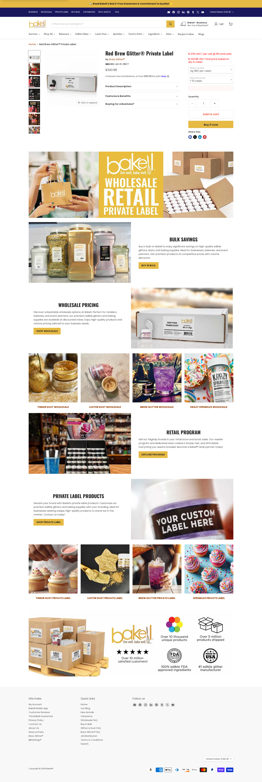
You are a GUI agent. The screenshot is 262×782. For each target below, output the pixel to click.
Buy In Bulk (86, 724)
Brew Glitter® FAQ (90, 732)
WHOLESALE (46, 11)
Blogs (201, 34)
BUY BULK (75, 11)
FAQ (117, 11)
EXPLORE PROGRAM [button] (153, 454)
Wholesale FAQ (89, 720)
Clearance (86, 716)
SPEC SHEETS (104, 11)
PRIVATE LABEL (61, 11)
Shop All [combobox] (48, 34)
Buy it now (211, 125)
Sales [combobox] (169, 34)
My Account (35, 704)
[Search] (170, 24)
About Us (34, 728)
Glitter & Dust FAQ (91, 728)
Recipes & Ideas (186, 34)
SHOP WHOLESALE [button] (47, 331)
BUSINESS (33, 11)
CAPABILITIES (89, 11)
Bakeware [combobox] (64, 34)
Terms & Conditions (92, 739)
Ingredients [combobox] (154, 34)
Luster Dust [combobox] (101, 34)
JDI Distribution (89, 735)
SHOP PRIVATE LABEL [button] (48, 522)
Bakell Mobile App (38, 708)
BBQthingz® (35, 739)
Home (32, 44)
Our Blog (85, 708)
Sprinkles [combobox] (118, 34)
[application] (142, 86)
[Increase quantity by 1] (215, 103)
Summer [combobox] (33, 34)
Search (85, 743)
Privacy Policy (36, 720)
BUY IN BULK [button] (148, 265)
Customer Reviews (39, 712)
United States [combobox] (220, 11)
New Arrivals (87, 712)
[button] (230, 24)
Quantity (193, 96)
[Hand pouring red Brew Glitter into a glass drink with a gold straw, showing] (34, 119)
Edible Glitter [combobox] (82, 34)
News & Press (36, 732)
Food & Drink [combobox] (136, 34)
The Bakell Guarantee (41, 716)
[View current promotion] (131, 4)
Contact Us (35, 724)
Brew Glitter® (117, 59)
